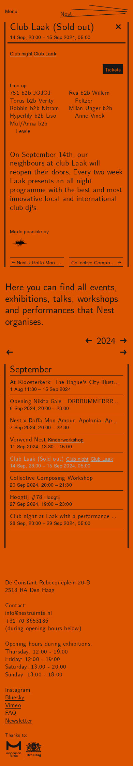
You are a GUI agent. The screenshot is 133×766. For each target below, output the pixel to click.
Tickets (113, 69)
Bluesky (15, 697)
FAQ (11, 713)
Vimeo (13, 705)
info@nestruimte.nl (28, 613)
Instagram (17, 690)
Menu (11, 11)
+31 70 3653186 (27, 621)
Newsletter (18, 721)
